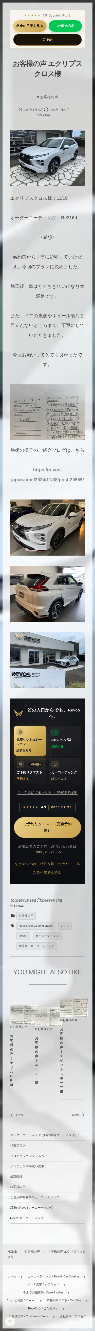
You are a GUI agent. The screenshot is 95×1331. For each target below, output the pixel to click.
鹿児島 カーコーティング (36, 946)
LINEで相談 (65, 26)
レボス (65, 925)
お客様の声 (49, 97)
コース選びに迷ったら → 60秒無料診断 (47, 792)
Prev (19, 1115)
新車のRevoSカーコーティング (31, 1207)
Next (75, 1115)
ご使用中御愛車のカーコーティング (34, 1197)
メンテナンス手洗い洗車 (27, 1166)
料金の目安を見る (29, 26)
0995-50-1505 (48, 852)
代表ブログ (18, 1145)
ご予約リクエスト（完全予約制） (47, 827)
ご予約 (47, 40)
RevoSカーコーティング (27, 1218)
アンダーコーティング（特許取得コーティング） (44, 1135)
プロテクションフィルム (27, 1156)
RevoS (23, 936)
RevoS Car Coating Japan (36, 925)
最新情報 (16, 1176)
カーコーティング (47, 936)
